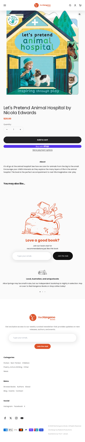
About (27, 386)
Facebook (18, 406)
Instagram (8, 406)
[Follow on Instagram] (16, 418)
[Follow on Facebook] (5, 418)
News (6, 371)
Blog (5, 391)
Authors (20, 386)
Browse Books (10, 386)
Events (11, 391)
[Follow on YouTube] (21, 418)
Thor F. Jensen (63, 434)
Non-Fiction (16, 363)
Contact (19, 391)
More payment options (43, 150)
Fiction (6, 363)
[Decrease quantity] (7, 129)
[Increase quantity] (20, 129)
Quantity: (7, 124)
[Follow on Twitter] (10, 418)
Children (25, 363)
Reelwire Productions (65, 430)
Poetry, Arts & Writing (13, 367)
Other (26, 367)
